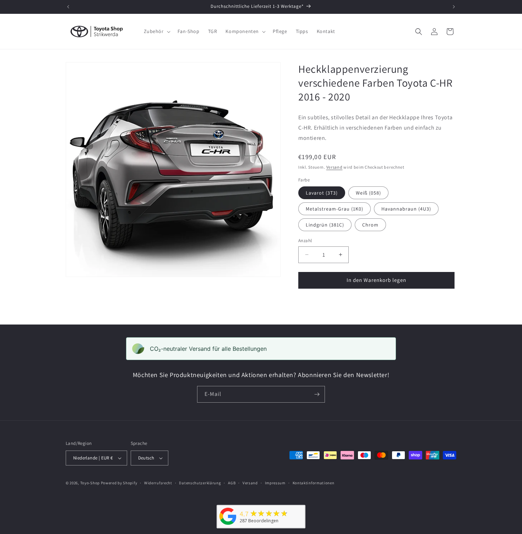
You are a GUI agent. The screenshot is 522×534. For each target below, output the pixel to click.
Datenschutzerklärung (200, 482)
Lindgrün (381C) (325, 225)
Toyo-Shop (90, 482)
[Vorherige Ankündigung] (68, 6)
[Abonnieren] (317, 394)
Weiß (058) (368, 193)
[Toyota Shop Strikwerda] (228, 525)
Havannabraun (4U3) (406, 209)
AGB (231, 482)
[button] (156, 31)
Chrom (370, 225)
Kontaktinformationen (314, 482)
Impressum (275, 482)
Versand (334, 167)
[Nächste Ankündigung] (454, 6)
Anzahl (305, 241)
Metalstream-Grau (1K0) (334, 209)
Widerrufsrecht (158, 482)
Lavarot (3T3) (322, 193)
